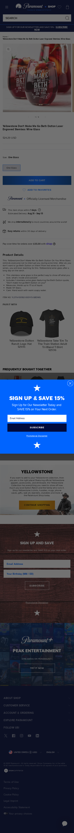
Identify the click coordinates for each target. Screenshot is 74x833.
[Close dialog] (70, 383)
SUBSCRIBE (37, 427)
